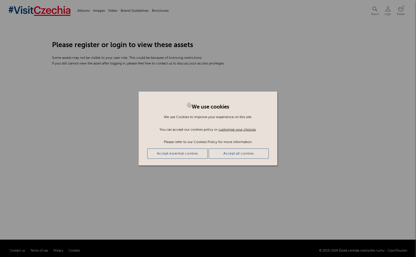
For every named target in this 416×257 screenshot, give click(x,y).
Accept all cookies (238, 153)
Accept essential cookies (177, 153)
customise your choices (237, 130)
